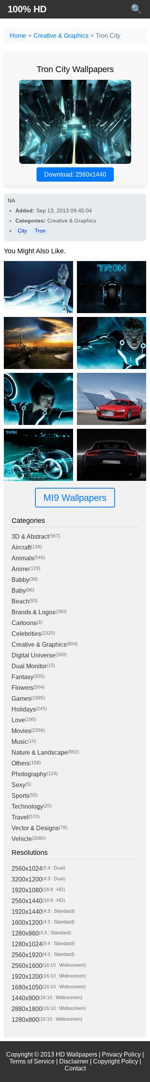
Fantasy (22, 677)
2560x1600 (27, 965)
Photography (29, 774)
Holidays (24, 709)
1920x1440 (27, 911)
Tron (40, 231)
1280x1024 (27, 944)
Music (20, 741)
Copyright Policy (115, 1061)
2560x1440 (27, 901)
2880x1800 (27, 1009)
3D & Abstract (30, 536)
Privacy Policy (121, 1054)
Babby (20, 579)
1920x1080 (27, 890)
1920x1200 (27, 976)
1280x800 (25, 1019)
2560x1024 (27, 868)
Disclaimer (73, 1061)
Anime (20, 569)
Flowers (22, 687)
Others (21, 763)
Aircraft (21, 547)
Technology (27, 806)
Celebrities (26, 633)
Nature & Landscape (40, 752)
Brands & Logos (33, 612)
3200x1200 (27, 879)
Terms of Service (32, 1061)
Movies (21, 731)
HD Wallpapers (76, 1054)
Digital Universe (33, 655)
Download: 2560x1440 (75, 174)
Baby (19, 590)
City (22, 231)
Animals (23, 558)
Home (18, 35)
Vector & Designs (35, 828)
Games (21, 698)
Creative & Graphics (60, 35)
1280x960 (25, 933)
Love (18, 720)
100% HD (27, 9)
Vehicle (22, 839)
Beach (20, 601)
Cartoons (24, 623)
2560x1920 (27, 955)
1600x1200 (27, 922)
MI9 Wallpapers (75, 497)
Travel (20, 817)
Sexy (18, 785)
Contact (75, 1068)
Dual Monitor (29, 666)
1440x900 (25, 998)
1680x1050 (27, 987)
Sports (20, 795)
